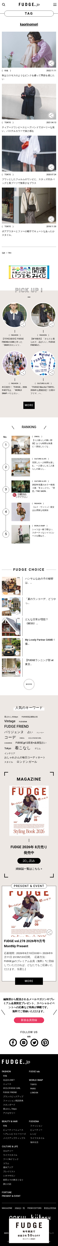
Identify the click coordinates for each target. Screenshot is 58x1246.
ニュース (7, 1084)
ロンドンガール (27, 762)
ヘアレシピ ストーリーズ (14, 1133)
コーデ (10, 737)
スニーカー (40, 733)
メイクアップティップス (14, 1138)
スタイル (8, 762)
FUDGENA (23, 721)
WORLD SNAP (36, 1080)
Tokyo (7, 748)
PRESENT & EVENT (11, 1196)
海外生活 (34, 1142)
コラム (6, 1163)
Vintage (9, 721)
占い (30, 732)
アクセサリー (9, 1113)
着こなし (23, 748)
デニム (38, 748)
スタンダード (9, 1104)
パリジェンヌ (14, 732)
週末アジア (8, 1167)
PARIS (33, 1088)
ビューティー (36, 1129)
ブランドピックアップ (13, 1096)
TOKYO (33, 1084)
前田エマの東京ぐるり (13, 1179)
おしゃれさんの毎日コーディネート (24, 757)
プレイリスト (9, 1171)
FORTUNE (7, 1192)
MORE (29, 981)
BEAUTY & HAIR (10, 1121)
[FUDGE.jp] (29, 4)
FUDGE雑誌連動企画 (30, 717)
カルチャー (8, 1150)
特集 (5, 1075)
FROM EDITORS (34, 1208)
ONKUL (22, 738)
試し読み (29, 861)
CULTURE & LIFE (10, 1146)
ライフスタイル (10, 1155)
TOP (3, 253)
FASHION (6, 1071)
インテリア (9, 753)
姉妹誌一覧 (20, 1208)
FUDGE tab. (34, 1071)
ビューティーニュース (13, 1129)
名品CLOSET (9, 1080)
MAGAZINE (7, 1208)
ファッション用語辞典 (13, 1100)
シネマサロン (9, 1175)
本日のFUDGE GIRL (34, 738)
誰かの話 (7, 1184)
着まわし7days (10, 1108)
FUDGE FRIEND (16, 726)
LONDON (34, 1092)
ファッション (36, 1125)
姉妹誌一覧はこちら (28, 869)
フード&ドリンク (11, 1159)
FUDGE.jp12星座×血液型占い (31, 743)
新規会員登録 (29, 1020)
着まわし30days (11, 717)
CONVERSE (8, 743)
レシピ (33, 1133)
